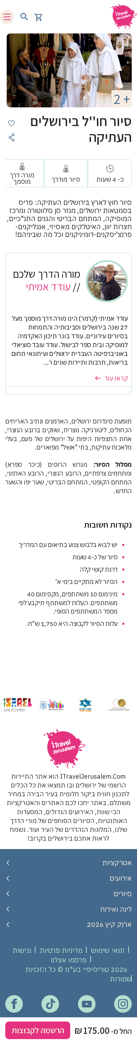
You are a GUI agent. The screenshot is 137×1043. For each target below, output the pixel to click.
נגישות (22, 950)
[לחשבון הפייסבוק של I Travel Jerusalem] (14, 1004)
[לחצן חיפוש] (24, 17)
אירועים (121, 878)
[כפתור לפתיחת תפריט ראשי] (7, 17)
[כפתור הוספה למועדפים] (11, 123)
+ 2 (121, 98)
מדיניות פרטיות (61, 950)
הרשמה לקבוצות (38, 1030)
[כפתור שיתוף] (11, 137)
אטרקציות (117, 862)
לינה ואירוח (116, 909)
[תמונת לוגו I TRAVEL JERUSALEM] (121, 16)
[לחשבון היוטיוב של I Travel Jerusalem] (87, 1003)
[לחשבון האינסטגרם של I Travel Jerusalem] (123, 1004)
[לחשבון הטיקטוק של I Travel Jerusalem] (50, 1004)
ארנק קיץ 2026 (109, 924)
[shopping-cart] (38, 16)
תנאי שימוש (108, 950)
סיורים (122, 893)
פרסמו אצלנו (69, 959)
